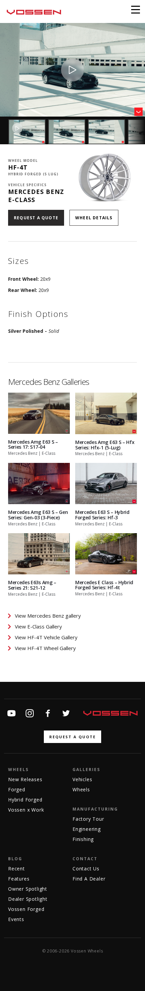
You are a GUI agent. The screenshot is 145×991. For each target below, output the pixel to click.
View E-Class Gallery (38, 626)
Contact (84, 859)
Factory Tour (88, 819)
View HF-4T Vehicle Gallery (46, 637)
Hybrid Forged (25, 799)
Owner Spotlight (27, 889)
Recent (16, 868)
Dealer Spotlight (28, 899)
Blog (15, 859)
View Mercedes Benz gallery (48, 615)
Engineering (86, 829)
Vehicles (82, 779)
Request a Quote (36, 218)
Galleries (86, 769)
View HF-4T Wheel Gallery (45, 648)
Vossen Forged (26, 909)
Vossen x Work (26, 810)
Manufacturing (95, 809)
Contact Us (85, 868)
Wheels (18, 769)
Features (18, 878)
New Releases (25, 779)
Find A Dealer (88, 878)
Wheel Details (94, 218)
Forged (16, 789)
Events (16, 919)
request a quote (72, 736)
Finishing (83, 839)
